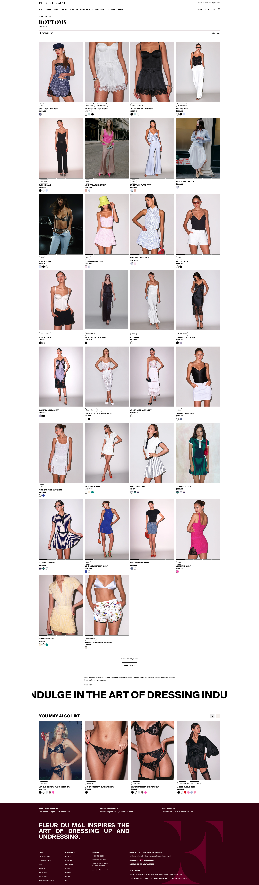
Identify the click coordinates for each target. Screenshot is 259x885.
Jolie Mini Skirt (183, 566)
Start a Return (43, 876)
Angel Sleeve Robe (186, 787)
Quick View (61, 97)
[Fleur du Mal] (52, 3)
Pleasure (112, 9)
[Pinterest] (100, 870)
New (40, 9)
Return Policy (43, 872)
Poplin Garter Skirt (185, 181)
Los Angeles (136, 878)
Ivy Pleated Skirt (138, 486)
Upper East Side (179, 878)
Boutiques (68, 860)
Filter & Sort (47, 33)
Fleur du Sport (98, 9)
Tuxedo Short (183, 261)
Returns (67, 876)
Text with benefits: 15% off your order (208, 3)
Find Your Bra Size (44, 860)
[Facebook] (104, 870)
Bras (56, 9)
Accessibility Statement (46, 880)
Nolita (148, 878)
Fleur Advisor (69, 864)
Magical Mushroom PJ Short (98, 642)
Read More (88, 685)
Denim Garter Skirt (185, 414)
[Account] (214, 9)
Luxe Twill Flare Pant (95, 185)
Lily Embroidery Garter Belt (145, 787)
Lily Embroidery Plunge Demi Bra (54, 787)
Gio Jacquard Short (48, 109)
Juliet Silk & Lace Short (96, 109)
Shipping (42, 868)
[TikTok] (96, 870)
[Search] (209, 9)
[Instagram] (93, 870)
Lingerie (48, 9)
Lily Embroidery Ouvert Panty (99, 787)
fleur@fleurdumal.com (99, 860)
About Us (68, 856)
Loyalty (67, 868)
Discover (201, 9)
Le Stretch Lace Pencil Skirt (98, 414)
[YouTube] (107, 870)
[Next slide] (218, 716)
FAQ (40, 864)
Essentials (85, 9)
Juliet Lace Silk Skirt (186, 337)
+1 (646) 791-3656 (98, 856)
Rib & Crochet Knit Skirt (50, 490)
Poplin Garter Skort (95, 261)
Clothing (74, 9)
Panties (64, 9)
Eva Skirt (134, 337)
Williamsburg (161, 878)
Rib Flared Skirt (92, 486)
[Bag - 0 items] (219, 9)
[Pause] (224, 695)
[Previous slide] (212, 716)
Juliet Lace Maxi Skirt (141, 410)
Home (41, 16)
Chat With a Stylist (45, 856)
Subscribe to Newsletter (142, 864)
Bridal (121, 9)
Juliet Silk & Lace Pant (95, 337)
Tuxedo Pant (182, 109)
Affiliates (68, 872)
